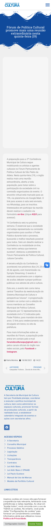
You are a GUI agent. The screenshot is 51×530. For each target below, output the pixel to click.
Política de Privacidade (14, 518)
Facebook (30, 348)
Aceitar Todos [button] (35, 524)
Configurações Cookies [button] (15, 524)
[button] (47, 4)
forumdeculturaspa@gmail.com (22, 342)
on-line (20, 214)
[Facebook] (7, 427)
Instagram (12, 351)
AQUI (34, 214)
